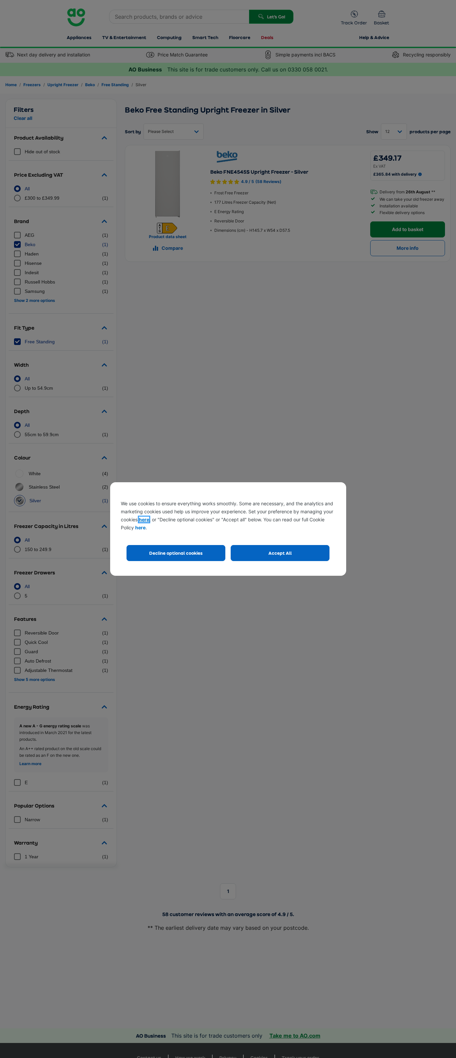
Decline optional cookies (176, 553)
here (144, 519)
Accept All (280, 553)
